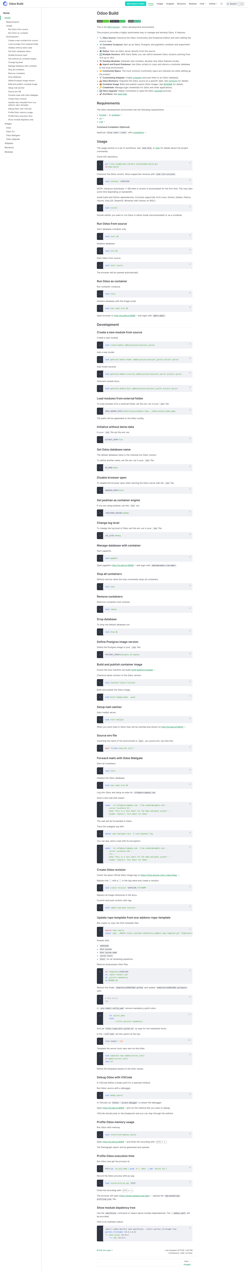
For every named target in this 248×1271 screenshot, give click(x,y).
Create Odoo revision (17, 99)
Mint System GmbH (135, 4)
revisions (173, 81)
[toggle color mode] (221, 3)
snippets (137, 77)
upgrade (158, 91)
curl (101, 121)
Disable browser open (17, 55)
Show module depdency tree (20, 119)
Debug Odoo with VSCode (19, 109)
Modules (193, 4)
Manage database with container (22, 66)
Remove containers (16, 73)
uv (100, 118)
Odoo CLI (10, 131)
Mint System (113, 27)
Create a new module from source (23, 40)
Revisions (181, 4)
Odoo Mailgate (13, 135)
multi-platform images (142, 670)
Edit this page (105, 1250)
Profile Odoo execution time (20, 116)
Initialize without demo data (20, 48)
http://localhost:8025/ (172, 727)
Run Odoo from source (18, 29)
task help (122, 94)
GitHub (212, 4)
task (158, 148)
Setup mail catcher (16, 88)
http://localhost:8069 (124, 315)
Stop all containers (16, 69)
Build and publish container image (22, 84)
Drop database (14, 77)
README (168, 84)
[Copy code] (189, 164)
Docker (102, 115)
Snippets (170, 4)
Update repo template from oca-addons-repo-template (22, 103)
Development (12, 36)
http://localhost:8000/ (123, 565)
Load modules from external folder (23, 44)
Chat (202, 4)
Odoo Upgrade (13, 139)
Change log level (15, 62)
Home (151, 4)
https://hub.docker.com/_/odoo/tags (159, 875)
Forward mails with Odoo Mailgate (23, 95)
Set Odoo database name (19, 51)
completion (138, 132)
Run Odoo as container (18, 33)
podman (116, 115)
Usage (9, 25)
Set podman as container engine (22, 59)
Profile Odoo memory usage (20, 112)
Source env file (14, 91)
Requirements (12, 22)
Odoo (8, 127)
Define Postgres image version (21, 80)
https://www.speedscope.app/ (134, 1195)
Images (160, 4)
